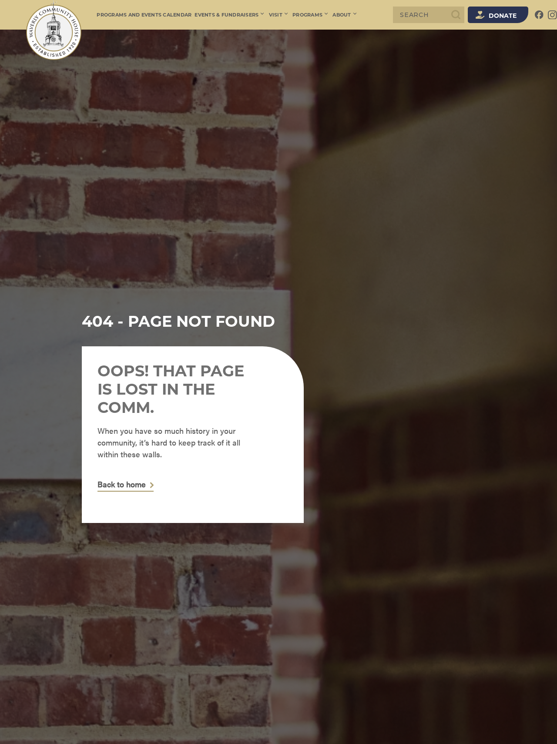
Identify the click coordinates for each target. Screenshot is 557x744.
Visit (275, 15)
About (341, 15)
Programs (307, 15)
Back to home (121, 484)
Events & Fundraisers (226, 15)
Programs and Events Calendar (144, 15)
